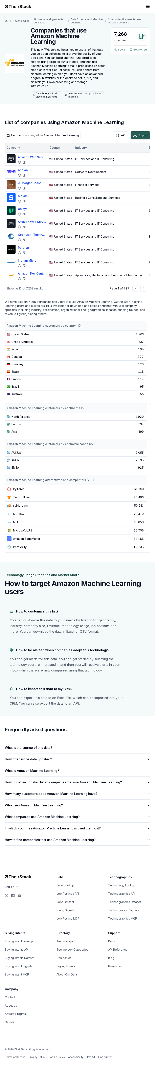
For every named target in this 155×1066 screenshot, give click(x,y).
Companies (64, 958)
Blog (111, 958)
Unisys (22, 208)
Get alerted (140, 49)
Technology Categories (72, 949)
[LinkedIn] (13, 895)
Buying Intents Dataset (19, 958)
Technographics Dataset (124, 902)
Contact (10, 997)
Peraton (23, 247)
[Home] (6, 21)
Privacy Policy (37, 1057)
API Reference (118, 949)
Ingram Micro (27, 260)
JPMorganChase (30, 183)
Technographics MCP (122, 918)
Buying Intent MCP (17, 974)
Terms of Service (15, 1057)
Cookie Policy (56, 1057)
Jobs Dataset (65, 902)
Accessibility (75, 1057)
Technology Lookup (121, 885)
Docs (111, 941)
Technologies (21, 20)
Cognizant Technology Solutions (32, 234)
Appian (23, 170)
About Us (11, 1005)
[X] (6, 895)
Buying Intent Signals (18, 966)
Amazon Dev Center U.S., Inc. (32, 273)
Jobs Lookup (65, 885)
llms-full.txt (105, 1057)
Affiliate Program (16, 1013)
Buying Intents (66, 966)
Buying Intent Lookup (19, 941)
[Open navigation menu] (147, 6)
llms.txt (91, 1057)
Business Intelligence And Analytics (49, 21)
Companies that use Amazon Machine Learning (125, 21)
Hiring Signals (65, 910)
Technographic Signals (123, 910)
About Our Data (67, 974)
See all (122, 49)
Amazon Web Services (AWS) (32, 157)
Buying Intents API (16, 949)
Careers (10, 1022)
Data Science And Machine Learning (87, 21)
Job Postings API (68, 893)
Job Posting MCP (68, 918)
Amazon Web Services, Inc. (32, 221)
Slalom (22, 196)
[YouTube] (19, 895)
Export (143, 135)
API (123, 135)
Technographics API (121, 893)
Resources (115, 966)
